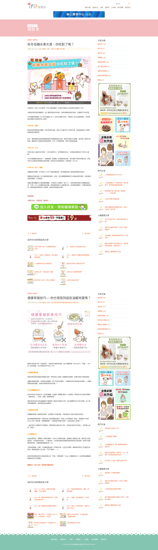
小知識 (113, 7)
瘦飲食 (33, 29)
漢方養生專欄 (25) (103, 66)
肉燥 (58, 302)
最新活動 (88, 7)
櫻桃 (58, 49)
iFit (36, 5)
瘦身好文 (95, 7)
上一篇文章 (33, 233)
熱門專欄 (120, 7)
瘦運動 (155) (102, 57)
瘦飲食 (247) (102, 53)
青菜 (60, 302)
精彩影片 (128, 7)
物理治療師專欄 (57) (104, 75)
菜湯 (55, 302)
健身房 (107, 7)
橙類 (52, 49)
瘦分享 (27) (101, 48)
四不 (71, 302)
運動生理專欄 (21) (103, 71)
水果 (60, 49)
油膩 (66, 302)
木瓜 (55, 49)
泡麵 (63, 302)
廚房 (101, 7)
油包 (52, 302)
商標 (74, 302)
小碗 (77, 302)
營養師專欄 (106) (103, 62)
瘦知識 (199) (102, 44)
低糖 (63, 49)
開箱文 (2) (101, 80)
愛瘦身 (29, 40)
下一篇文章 (85, 233)
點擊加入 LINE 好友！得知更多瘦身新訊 (40, 465)
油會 (69, 302)
